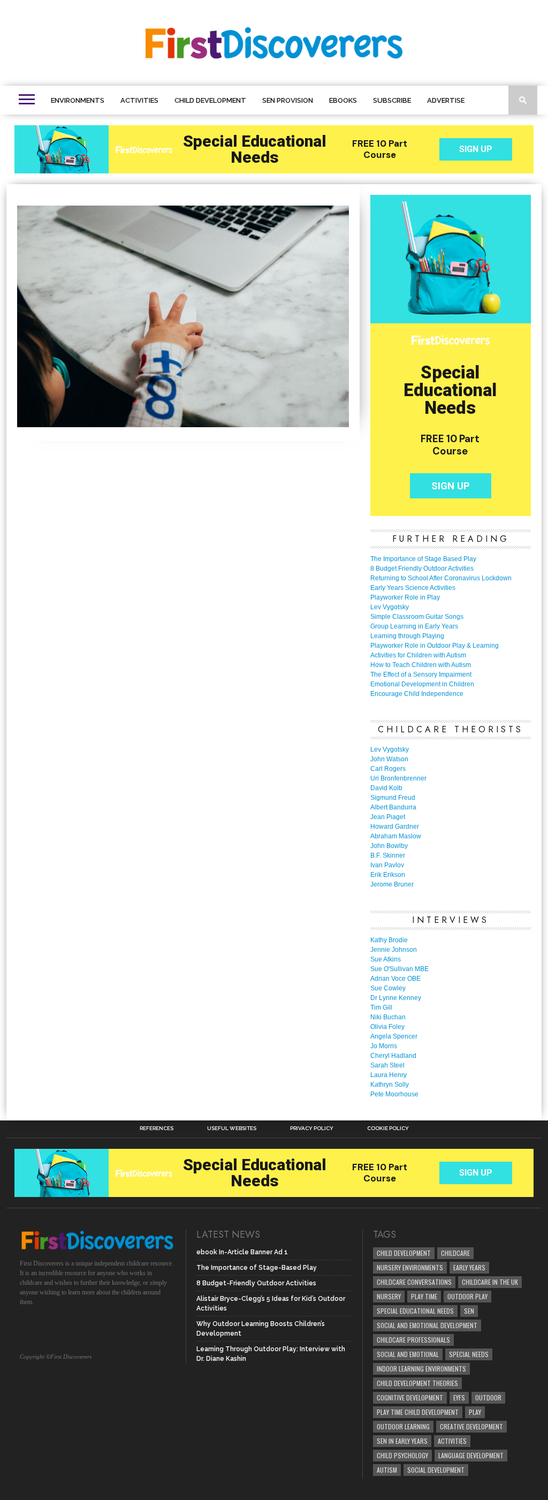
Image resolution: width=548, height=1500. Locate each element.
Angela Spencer (393, 1036)
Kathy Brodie (389, 940)
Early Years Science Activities (412, 588)
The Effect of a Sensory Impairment (420, 674)
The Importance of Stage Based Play (423, 559)
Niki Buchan (388, 1017)
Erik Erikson (387, 874)
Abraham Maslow (395, 836)
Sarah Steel (387, 1065)
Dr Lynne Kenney (395, 998)
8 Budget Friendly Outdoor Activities (422, 568)
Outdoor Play (467, 1296)
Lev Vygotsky (389, 607)
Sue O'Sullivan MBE (399, 969)
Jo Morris (383, 1046)
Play (475, 1411)
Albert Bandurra (393, 807)
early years (469, 1267)
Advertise (446, 100)
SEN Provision (287, 100)
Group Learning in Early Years (414, 626)
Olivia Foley (387, 1027)
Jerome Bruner (392, 884)
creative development (471, 1426)
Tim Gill (381, 1007)
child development (404, 1252)
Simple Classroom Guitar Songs (416, 616)
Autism (387, 1469)
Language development (471, 1455)
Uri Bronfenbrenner (398, 778)
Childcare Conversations (414, 1281)
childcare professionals (413, 1339)
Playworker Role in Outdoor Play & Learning (434, 645)
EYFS (459, 1397)
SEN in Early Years (402, 1440)
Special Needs (469, 1354)
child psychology (402, 1455)
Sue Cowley (388, 988)
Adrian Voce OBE (395, 978)
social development (436, 1469)
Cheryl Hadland (393, 1055)
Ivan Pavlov (387, 865)
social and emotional (408, 1354)
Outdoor (488, 1397)
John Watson (389, 759)
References (156, 1128)
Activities (139, 100)
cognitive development (410, 1397)
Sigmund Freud (392, 797)
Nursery (389, 1296)
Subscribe (392, 100)
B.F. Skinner (387, 855)
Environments (77, 100)
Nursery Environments (410, 1267)
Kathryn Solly (389, 1084)
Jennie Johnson (393, 949)
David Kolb (386, 788)
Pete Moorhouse (394, 1094)
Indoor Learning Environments (421, 1368)
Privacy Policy (311, 1128)
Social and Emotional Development (427, 1325)
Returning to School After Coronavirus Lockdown (441, 578)
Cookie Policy (388, 1128)
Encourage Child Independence (416, 694)
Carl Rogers (388, 768)
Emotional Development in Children (422, 684)
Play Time (424, 1296)
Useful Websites (231, 1128)
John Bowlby (389, 846)
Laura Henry (388, 1075)
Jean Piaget (387, 817)
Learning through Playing (407, 636)
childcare (455, 1252)
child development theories (417, 1383)
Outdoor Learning (403, 1426)
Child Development (210, 100)
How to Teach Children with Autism (420, 665)
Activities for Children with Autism (418, 655)
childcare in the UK (490, 1281)
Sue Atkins (385, 959)
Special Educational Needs (415, 1310)
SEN (469, 1310)
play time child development (418, 1411)
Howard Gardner (394, 826)
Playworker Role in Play (405, 597)
